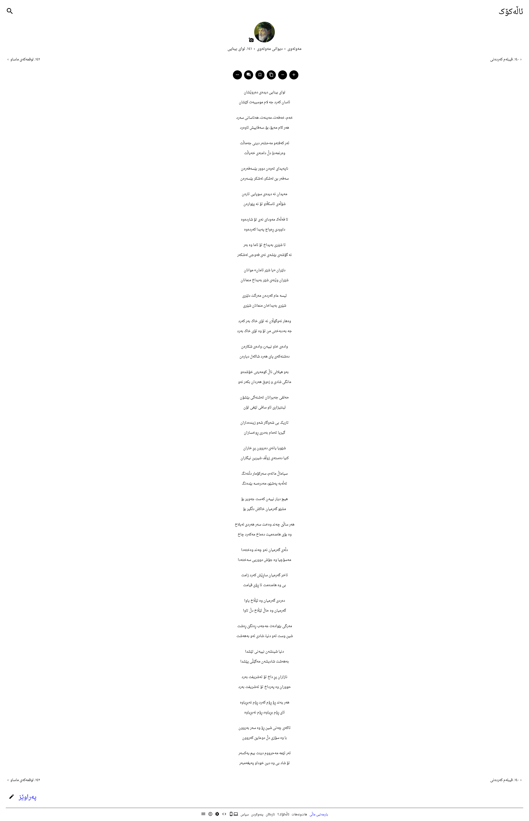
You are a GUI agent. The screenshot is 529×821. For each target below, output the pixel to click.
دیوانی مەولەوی (270, 49)
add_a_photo (251, 39)
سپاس (245, 814)
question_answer (248, 74)
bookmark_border (260, 74)
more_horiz (237, 74)
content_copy (271, 74)
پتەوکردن (257, 814)
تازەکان (270, 814)
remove (282, 74)
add (294, 74)
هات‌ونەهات (299, 814)
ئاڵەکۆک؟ (283, 814)
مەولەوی (294, 49)
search (10, 11)
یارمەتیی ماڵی (319, 814)
